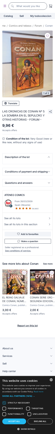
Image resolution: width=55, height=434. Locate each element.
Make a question (29, 241)
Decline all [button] (40, 421)
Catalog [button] (8, 15)
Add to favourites (29, 234)
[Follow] (47, 35)
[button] (27, 157)
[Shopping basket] (51, 6)
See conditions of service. (18, 250)
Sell (22, 15)
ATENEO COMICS (14, 194)
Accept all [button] (14, 421)
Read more (39, 391)
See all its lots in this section (20, 224)
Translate (12, 103)
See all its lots (12, 218)
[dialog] (27, 405)
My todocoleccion (40, 15)
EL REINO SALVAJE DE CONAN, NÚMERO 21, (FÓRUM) (15, 299)
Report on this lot (27, 325)
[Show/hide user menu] (4, 6)
